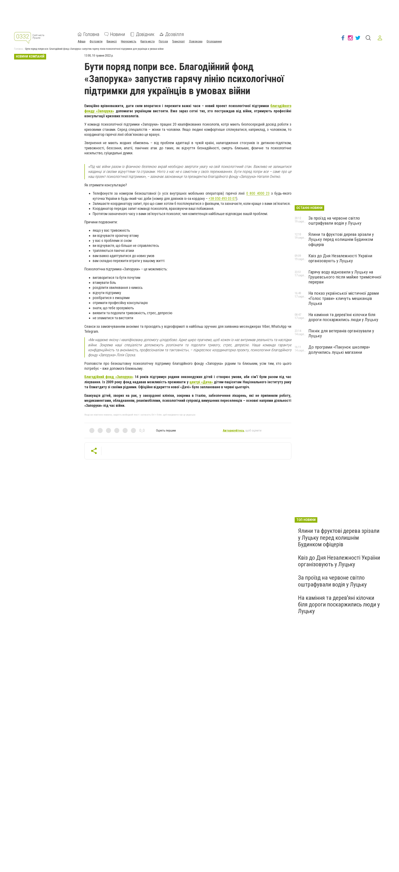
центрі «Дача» (201, 382)
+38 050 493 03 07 (222, 198)
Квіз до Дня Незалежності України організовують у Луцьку (340, 258)
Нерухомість (128, 41)
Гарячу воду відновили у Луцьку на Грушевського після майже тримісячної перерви (344, 277)
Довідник (145, 34)
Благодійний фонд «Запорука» (108, 377)
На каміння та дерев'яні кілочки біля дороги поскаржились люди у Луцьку (343, 317)
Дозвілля (174, 34)
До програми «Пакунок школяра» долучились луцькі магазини (339, 350)
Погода (163, 41)
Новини (117, 34)
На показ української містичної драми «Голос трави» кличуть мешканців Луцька (343, 298)
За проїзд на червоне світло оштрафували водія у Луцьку (334, 221)
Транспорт (178, 41)
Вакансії (112, 41)
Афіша (81, 41)
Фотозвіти (96, 41)
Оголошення (214, 41)
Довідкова (195, 41)
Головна (91, 34)
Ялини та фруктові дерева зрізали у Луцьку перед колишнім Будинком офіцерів (341, 239)
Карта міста (147, 41)
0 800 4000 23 (258, 193)
